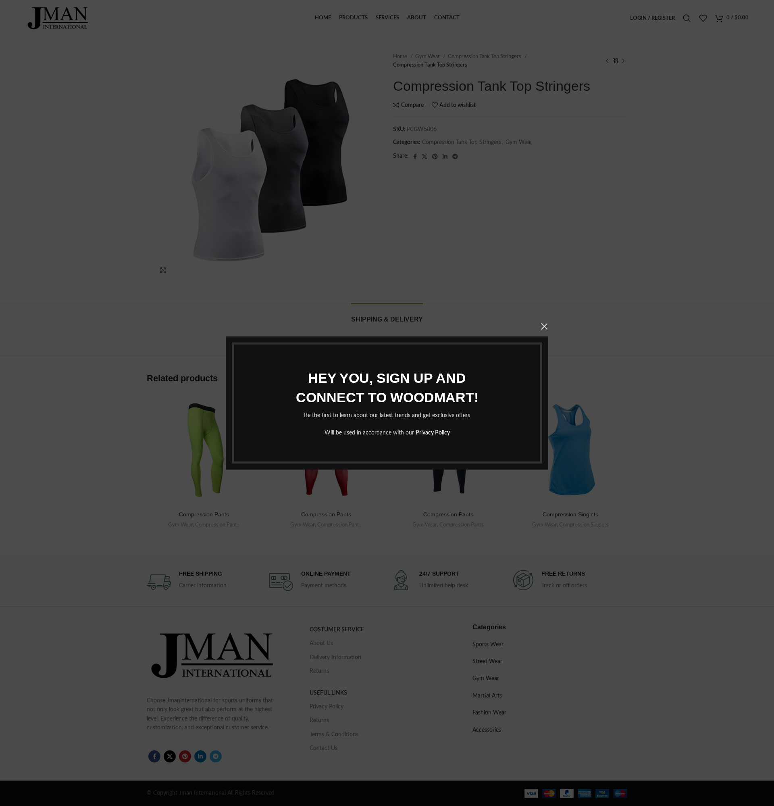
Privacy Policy (433, 433)
